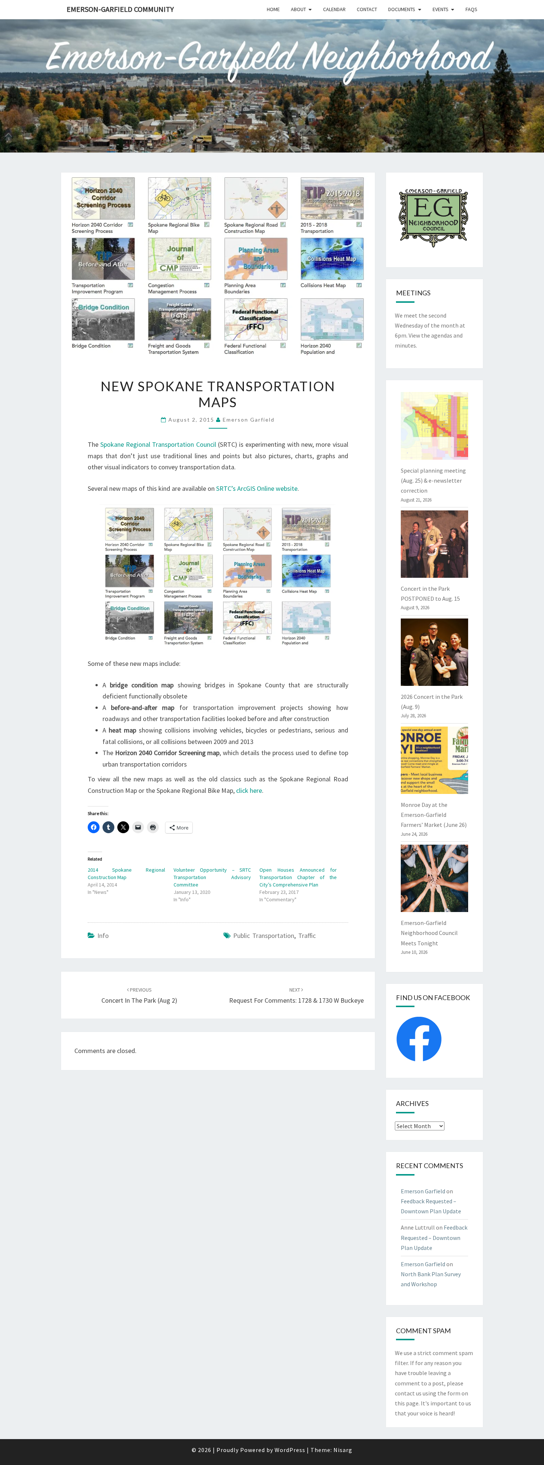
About (298, 9)
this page (407, 1403)
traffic (307, 935)
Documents (401, 9)
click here (249, 790)
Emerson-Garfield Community (120, 9)
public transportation (263, 935)
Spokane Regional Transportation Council (158, 444)
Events (441, 9)
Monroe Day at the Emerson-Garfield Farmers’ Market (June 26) (434, 814)
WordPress (290, 1450)
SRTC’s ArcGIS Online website (257, 488)
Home (273, 9)
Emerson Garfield (249, 419)
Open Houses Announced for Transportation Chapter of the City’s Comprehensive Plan (298, 877)
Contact (367, 9)
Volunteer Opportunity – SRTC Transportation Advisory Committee (212, 877)
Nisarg (342, 1450)
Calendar (334, 9)
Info (103, 935)
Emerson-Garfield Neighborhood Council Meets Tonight (429, 932)
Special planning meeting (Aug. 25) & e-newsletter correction (433, 480)
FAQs (471, 9)
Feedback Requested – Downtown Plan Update (434, 1237)
